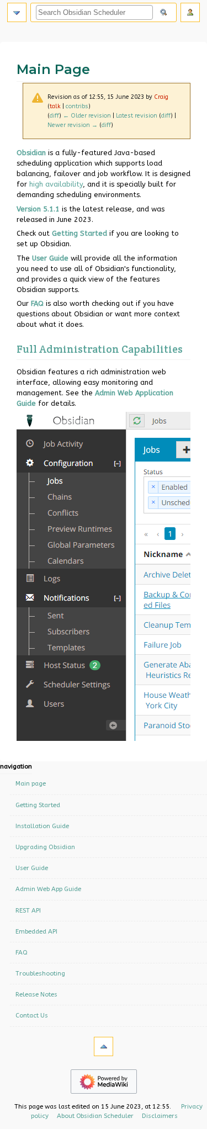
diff (54, 115)
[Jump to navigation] (16, 12)
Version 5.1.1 (38, 209)
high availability (56, 184)
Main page (30, 783)
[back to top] (103, 1046)
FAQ (37, 303)
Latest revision (136, 115)
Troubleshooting (40, 973)
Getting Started (79, 233)
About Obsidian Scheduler (95, 1116)
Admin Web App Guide (48, 889)
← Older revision (87, 115)
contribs (77, 106)
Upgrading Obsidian (45, 847)
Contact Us (31, 1015)
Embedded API (36, 931)
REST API (28, 910)
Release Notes (36, 994)
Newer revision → (72, 125)
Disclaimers (160, 1116)
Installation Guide (42, 826)
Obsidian (31, 153)
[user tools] (190, 12)
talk (55, 106)
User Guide (50, 258)
